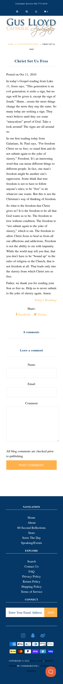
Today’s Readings (45, 300)
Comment (31, 403)
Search (31, 561)
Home (10, 44)
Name (31, 364)
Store (31, 533)
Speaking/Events (31, 543)
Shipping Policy (31, 586)
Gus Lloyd (36, 660)
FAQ (31, 571)
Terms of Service (31, 591)
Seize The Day (31, 537)
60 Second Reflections (27, 44)
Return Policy (31, 581)
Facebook (23, 314)
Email (31, 384)
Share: (31, 308)
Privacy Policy (31, 576)
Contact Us (31, 566)
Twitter (42, 314)
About (32, 522)
